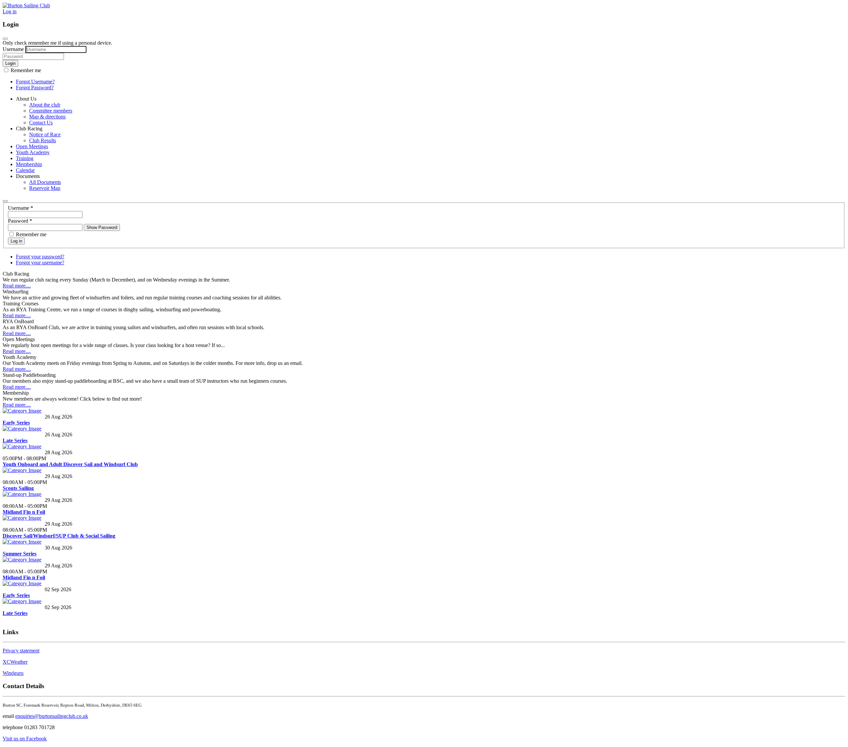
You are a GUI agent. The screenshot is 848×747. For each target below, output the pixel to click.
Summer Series (19, 553)
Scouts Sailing (18, 488)
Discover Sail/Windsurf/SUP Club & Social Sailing (59, 536)
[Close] (5, 39)
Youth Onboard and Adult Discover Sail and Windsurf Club (70, 464)
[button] (26, 99)
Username (13, 49)
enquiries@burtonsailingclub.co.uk (51, 716)
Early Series (16, 422)
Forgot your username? (40, 262)
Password (20, 221)
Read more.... (17, 285)
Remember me (25, 70)
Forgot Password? (35, 87)
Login (10, 63)
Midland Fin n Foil (24, 512)
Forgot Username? (35, 81)
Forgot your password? (40, 256)
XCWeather (15, 662)
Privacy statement (21, 650)
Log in (10, 11)
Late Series (15, 440)
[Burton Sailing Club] (26, 5)
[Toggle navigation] (5, 201)
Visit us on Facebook (25, 738)
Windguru (13, 673)
